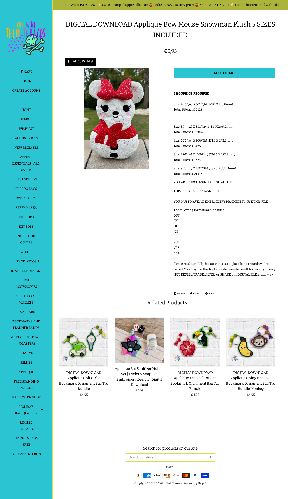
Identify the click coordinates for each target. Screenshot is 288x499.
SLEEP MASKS (26, 208)
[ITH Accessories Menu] (42, 283)
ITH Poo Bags (26, 189)
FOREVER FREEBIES (26, 454)
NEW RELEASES (26, 148)
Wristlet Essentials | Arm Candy (26, 163)
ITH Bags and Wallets (26, 299)
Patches (26, 252)
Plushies (26, 217)
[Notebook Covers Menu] (42, 239)
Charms (26, 353)
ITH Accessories (26, 283)
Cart (27, 72)
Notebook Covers (26, 239)
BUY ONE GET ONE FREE (26, 441)
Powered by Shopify (195, 483)
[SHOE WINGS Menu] (38, 261)
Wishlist (26, 129)
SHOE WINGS (26, 261)
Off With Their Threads (169, 483)
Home (26, 110)
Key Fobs (26, 227)
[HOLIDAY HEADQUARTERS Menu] (42, 410)
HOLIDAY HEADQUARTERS (26, 410)
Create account (26, 90)
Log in (26, 81)
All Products (26, 138)
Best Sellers (26, 179)
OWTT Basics (26, 198)
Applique (26, 372)
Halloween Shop (26, 397)
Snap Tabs (26, 312)
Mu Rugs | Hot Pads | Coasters (26, 340)
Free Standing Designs (26, 385)
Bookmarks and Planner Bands (26, 325)
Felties (26, 362)
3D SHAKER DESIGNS (26, 271)
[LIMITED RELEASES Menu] (42, 426)
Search (26, 119)
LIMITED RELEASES (26, 426)
